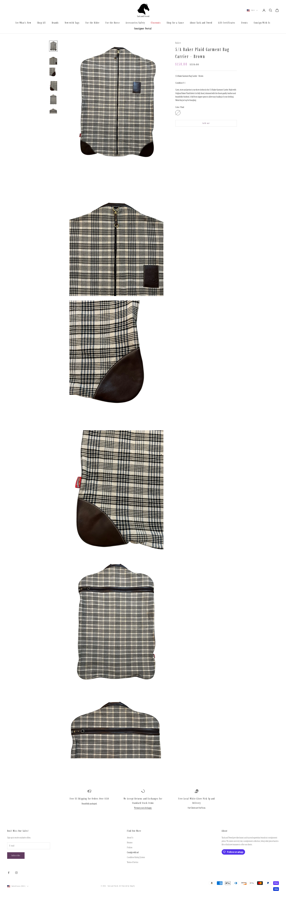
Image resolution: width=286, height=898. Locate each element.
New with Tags (72, 22)
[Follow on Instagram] (16, 872)
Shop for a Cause (175, 22)
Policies (129, 847)
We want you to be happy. (143, 807)
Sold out (206, 123)
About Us (130, 837)
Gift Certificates (226, 22)
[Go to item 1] (53, 46)
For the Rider (93, 22)
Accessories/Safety (135, 22)
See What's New (23, 22)
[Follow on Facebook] (8, 872)
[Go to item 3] (53, 72)
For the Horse (112, 22)
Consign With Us (262, 22)
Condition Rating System (136, 857)
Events (244, 22)
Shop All (41, 22)
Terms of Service (132, 862)
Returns (129, 842)
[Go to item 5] (53, 99)
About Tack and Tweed (201, 22)
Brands (55, 22)
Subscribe (15, 855)
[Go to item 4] (53, 86)
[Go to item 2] (53, 59)
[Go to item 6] (53, 110)
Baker (178, 42)
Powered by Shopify (128, 886)
